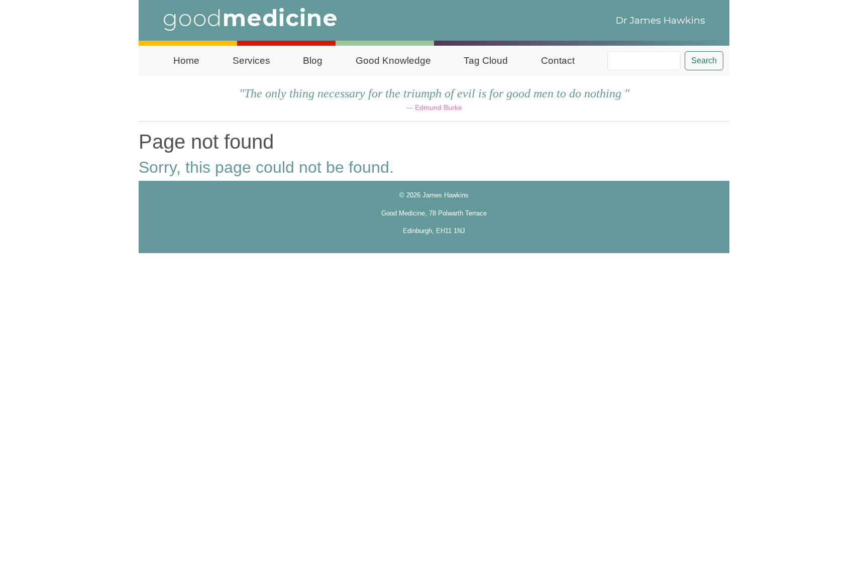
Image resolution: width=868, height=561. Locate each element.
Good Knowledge (393, 60)
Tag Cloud (486, 60)
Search (704, 60)
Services (251, 60)
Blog (312, 60)
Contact (558, 60)
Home (186, 60)
